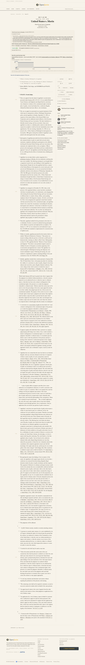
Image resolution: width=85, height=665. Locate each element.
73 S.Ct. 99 (33, 490)
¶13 (19, 304)
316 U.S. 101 (26, 314)
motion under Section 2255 (63, 142)
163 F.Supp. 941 (43, 255)
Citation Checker (41, 656)
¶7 (19, 137)
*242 (16, 78)
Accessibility (19, 661)
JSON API (62, 644)
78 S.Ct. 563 (30, 343)
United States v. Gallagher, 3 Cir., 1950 (37, 269)
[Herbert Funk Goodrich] (58, 122)
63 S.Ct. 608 (47, 499)
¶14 (19, 329)
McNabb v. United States (21, 45)
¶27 (19, 596)
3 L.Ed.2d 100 (30, 453)
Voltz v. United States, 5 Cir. (30, 488)
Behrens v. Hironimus (25, 617)
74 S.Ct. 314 (44, 486)
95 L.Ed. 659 (23, 272)
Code (12, 8)
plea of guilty (29, 217)
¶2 (19, 81)
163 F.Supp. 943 (39, 448)
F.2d (23, 14)
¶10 (19, 220)
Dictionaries (30, 8)
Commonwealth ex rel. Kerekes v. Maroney (50, 57)
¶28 (19, 613)
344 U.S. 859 (26, 490)
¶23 (19, 551)
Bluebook (71, 87)
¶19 (19, 522)
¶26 (19, 589)
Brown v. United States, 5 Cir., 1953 (39, 484)
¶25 (19, 583)
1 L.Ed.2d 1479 (30, 503)
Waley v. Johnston (46, 615)
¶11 (19, 233)
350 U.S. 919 (35, 515)
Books (37, 8)
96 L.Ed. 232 (35, 326)
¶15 (19, 352)
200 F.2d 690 (26, 376)
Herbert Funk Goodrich (66, 122)
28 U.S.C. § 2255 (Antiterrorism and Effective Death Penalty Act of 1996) (43, 43)
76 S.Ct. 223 (30, 312)
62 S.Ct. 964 (33, 314)
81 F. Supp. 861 (33, 362)
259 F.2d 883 (38, 492)
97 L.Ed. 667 (40, 490)
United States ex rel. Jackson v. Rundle (34, 42)
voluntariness (60, 149)
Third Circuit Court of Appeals (42, 24)
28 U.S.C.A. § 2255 (37, 608)
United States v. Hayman (43, 45)
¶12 (19, 258)
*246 (16, 433)
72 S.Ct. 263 (28, 326)
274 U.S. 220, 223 (44, 380)
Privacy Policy (56, 661)
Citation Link (65, 87)
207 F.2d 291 (43, 517)
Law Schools (40, 649)
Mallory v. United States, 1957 (35, 501)
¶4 (19, 94)
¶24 (19, 578)
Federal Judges (41, 646)
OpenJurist (13, 14)
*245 (16, 316)
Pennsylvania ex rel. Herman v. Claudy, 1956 (40, 310)
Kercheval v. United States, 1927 (32, 380)
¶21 (19, 531)
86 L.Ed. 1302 (40, 314)
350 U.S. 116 (23, 312)
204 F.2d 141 (37, 519)
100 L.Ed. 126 (37, 312)
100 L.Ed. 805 (48, 515)
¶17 (19, 456)
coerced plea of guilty (34, 305)
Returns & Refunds (34, 661)
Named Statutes (41, 651)
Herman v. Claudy (44, 613)
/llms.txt (61, 642)
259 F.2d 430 (26, 484)
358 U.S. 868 (49, 451)
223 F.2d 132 (48, 513)
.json (17, 627)
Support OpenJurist (69, 648)
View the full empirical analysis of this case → (20, 75)
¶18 (19, 495)
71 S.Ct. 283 (49, 271)
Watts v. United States (67, 57)
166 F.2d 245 (36, 316)
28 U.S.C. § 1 (24, 43)
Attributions (42, 661)
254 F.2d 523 (30, 451)
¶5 (19, 97)
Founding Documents (42, 653)
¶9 (19, 187)
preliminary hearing (25, 159)
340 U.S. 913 (42, 271)
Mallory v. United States (32, 45)
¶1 (19, 78)
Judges (23, 8)
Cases (8, 8)
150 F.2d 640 (44, 358)
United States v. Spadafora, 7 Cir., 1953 (29, 517)
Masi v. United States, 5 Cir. (37, 513)
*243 (16, 99)
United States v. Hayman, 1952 (40, 324)
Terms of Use (49, 661)
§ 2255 (23, 528)
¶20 (19, 527)
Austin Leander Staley (65, 115)
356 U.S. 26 (23, 343)
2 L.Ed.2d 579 (37, 343)
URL (59, 87)
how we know (36, 48)
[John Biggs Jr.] (58, 119)
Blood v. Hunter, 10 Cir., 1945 (32, 358)
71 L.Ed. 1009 (31, 382)
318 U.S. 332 (40, 499)
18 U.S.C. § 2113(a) (47, 198)
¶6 (19, 110)
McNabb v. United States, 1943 (29, 499)
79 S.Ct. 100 (23, 453)
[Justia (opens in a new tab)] (22, 652)
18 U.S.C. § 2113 (18, 43)
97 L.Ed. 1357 (26, 378)
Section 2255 (31, 100)
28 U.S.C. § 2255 (43, 238)
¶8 (19, 156)
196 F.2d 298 (40, 488)
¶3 (19, 86)
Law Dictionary (41, 644)
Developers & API (63, 641)
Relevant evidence (61, 147)
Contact (26, 661)
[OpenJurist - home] (42, 5)
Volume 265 (18, 14)
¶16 (19, 408)
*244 (16, 191)
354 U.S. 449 (46, 501)
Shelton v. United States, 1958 (44, 341)
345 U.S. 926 (45, 376)
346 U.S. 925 (37, 486)
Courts (18, 8)
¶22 (19, 548)
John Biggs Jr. (63, 118)
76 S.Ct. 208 (42, 515)
